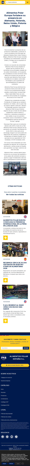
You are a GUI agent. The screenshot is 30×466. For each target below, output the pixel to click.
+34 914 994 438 (17, 448)
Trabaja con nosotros (6, 377)
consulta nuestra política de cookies (15, 458)
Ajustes (18, 463)
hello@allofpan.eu (16, 449)
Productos (3, 395)
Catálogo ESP (4, 402)
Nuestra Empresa (5, 380)
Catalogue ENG (5, 405)
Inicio (2, 389)
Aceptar (4, 463)
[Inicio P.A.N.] (3, 2)
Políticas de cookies (6, 416)
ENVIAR (26, 348)
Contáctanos (4, 398)
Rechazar (11, 463)
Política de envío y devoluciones (9, 420)
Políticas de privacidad (6, 413)
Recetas (3, 392)
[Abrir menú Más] (27, 2)
